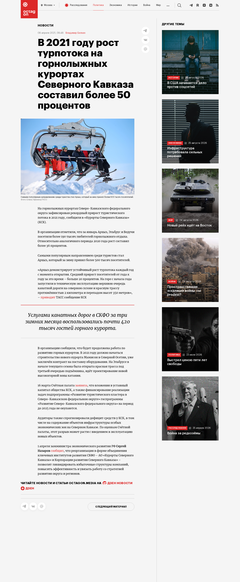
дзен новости (120, 483)
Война (146, 5)
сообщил (57, 451)
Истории (132, 5)
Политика (98, 5)
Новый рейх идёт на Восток (189, 225)
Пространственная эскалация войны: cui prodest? (184, 290)
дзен (30, 488)
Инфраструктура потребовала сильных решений (184, 152)
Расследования (78, 5)
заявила (81, 385)
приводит (48, 297)
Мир (158, 5)
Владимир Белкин (75, 33)
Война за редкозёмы (183, 433)
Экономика (116, 5)
